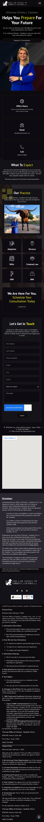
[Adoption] (11, 243)
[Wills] (11, 258)
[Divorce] (32, 243)
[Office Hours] (22, 101)
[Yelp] (22, 591)
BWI (32, 279)
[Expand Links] (39, 817)
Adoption (12, 249)
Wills (12, 264)
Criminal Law (32, 264)
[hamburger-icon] (39, 3)
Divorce (32, 249)
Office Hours (22, 106)
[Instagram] (27, 591)
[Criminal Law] (32, 258)
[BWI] (32, 273)
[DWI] (11, 273)
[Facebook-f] (17, 591)
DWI (12, 279)
